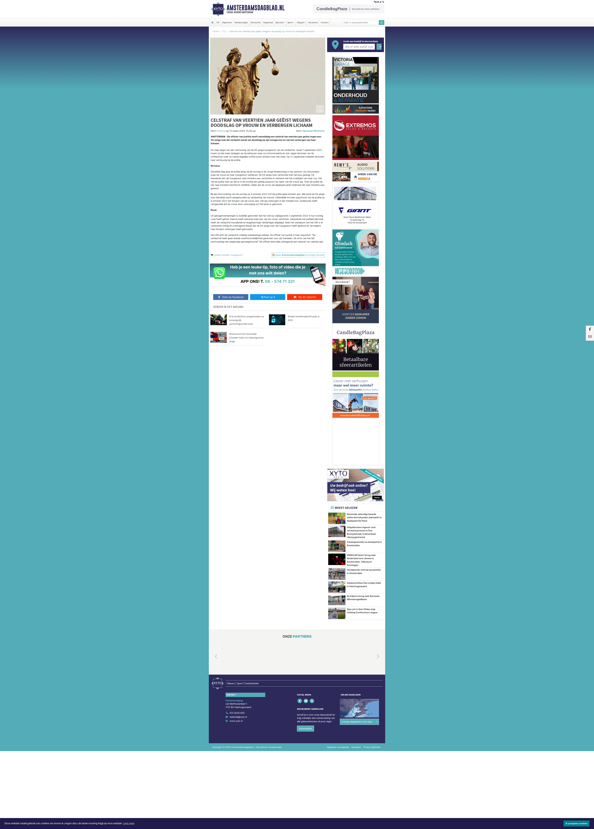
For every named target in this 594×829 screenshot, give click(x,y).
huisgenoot (237, 255)
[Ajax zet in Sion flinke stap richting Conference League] (337, 613)
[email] (590, 337)
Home (216, 31)
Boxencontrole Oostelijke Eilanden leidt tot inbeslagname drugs (246, 337)
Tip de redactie (307, 297)
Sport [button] (290, 22)
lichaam (226, 255)
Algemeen (227, 22)
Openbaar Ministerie (313, 131)
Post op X (269, 297)
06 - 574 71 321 (280, 281)
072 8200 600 (237, 713)
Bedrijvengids (241, 22)
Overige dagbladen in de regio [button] (356, 721)
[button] (212, 656)
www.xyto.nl (236, 721)
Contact (325, 22)
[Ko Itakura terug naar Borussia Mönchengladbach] (337, 600)
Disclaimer (356, 747)
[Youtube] (306, 700)
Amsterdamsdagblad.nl (256, 8)
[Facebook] (300, 700)
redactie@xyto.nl (238, 717)
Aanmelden (305, 728)
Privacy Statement (372, 747)
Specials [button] (279, 22)
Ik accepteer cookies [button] (577, 823)
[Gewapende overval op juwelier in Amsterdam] (337, 574)
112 (217, 22)
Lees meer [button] (129, 823)
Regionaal (268, 22)
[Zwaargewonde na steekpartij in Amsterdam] (337, 546)
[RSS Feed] (312, 700)
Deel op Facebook (233, 297)
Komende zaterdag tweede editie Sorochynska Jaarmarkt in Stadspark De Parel (364, 517)
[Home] (212, 22)
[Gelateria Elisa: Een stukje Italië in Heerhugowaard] (337, 587)
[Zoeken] (381, 22)
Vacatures (313, 22)
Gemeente (255, 22)
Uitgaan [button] (300, 22)
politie (217, 255)
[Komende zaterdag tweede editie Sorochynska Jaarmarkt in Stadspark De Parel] (337, 518)
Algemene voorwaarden (338, 747)
